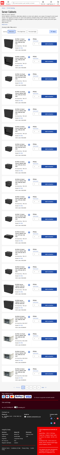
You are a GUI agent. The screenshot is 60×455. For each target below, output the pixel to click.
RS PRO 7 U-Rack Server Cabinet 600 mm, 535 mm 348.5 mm (20, 217)
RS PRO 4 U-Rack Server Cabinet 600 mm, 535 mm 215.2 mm (20, 164)
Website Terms (6, 448)
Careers (16, 442)
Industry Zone (29, 434)
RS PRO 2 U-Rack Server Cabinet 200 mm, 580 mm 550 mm (20, 111)
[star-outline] (29, 39)
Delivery (4, 436)
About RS (16, 434)
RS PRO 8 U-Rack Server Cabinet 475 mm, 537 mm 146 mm (20, 234)
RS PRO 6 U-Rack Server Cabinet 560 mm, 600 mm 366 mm (20, 371)
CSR (27, 436)
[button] (8, 3)
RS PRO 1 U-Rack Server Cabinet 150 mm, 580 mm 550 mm (20, 41)
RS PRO (21, 48)
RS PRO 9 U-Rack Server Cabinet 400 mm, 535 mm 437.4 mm (20, 252)
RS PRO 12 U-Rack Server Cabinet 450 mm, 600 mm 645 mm (20, 336)
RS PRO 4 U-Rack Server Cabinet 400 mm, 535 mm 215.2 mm (20, 146)
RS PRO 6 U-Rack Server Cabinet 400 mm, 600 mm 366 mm (20, 319)
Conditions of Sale (15, 448)
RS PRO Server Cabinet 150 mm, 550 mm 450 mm (20, 302)
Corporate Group (18, 438)
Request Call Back (6, 442)
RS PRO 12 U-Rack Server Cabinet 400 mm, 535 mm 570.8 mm (20, 76)
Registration (5, 434)
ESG (15, 440)
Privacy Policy (25, 448)
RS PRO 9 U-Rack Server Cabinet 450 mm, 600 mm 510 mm (20, 354)
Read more (4, 24)
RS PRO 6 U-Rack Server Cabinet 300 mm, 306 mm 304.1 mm (20, 182)
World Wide (17, 436)
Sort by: (5, 31)
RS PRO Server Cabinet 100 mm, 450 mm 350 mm (20, 286)
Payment (4, 438)
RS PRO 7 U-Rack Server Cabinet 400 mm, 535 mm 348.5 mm (20, 199)
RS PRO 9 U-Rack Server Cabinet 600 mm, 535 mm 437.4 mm (20, 269)
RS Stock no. (5, 440)
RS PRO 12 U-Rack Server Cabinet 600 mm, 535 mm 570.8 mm (20, 94)
